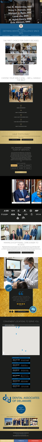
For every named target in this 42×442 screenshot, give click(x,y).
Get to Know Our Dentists (21, 172)
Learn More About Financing (27, 252)
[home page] (6, 1)
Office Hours (15, 360)
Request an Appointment (27, 139)
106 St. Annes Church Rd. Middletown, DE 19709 (25, 376)
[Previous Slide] (19, 204)
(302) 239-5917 (16, 365)
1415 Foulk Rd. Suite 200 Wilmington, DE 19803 (25, 360)
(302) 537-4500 (16, 386)
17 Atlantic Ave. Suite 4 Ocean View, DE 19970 (25, 386)
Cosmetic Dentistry (24, 35)
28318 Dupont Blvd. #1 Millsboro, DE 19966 (25, 381)
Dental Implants (16, 35)
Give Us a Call (14, 139)
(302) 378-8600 (16, 375)
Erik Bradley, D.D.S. (21, 202)
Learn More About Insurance (14, 252)
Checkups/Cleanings (6, 35)
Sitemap (17, 434)
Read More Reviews (22, 311)
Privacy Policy (23, 434)
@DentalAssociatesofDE (28, 416)
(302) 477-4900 (16, 359)
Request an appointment (21, 408)
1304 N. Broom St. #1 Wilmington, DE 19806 (25, 370)
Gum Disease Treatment (35, 35)
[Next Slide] (22, 204)
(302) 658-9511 (16, 370)
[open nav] (41, 1)
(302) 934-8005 (16, 380)
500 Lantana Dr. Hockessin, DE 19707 (24, 365)
